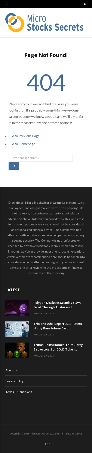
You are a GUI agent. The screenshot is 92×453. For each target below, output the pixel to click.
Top (47, 444)
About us (11, 370)
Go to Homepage (22, 144)
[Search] (85, 4)
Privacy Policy (14, 381)
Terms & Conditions (18, 392)
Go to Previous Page (25, 136)
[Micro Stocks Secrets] (46, 22)
